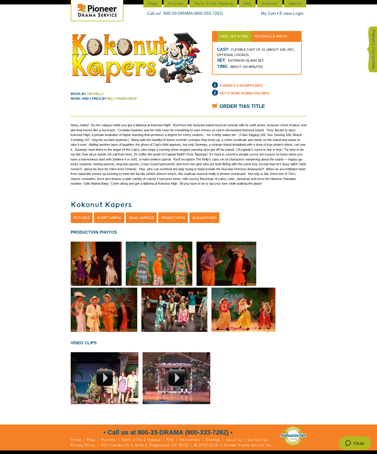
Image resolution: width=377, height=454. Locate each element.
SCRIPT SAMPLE (109, 217)
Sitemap (213, 440)
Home (76, 440)
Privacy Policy (83, 445)
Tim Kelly (95, 94)
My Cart (269, 13)
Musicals (108, 440)
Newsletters (189, 440)
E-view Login (291, 13)
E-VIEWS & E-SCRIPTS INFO (241, 85)
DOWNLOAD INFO (244, 93)
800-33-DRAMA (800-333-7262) (193, 13)
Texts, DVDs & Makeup (141, 440)
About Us (234, 440)
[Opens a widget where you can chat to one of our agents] (354, 443)
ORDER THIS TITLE (242, 106)
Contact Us (258, 440)
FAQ (170, 440)
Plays (91, 440)
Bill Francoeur (122, 98)
